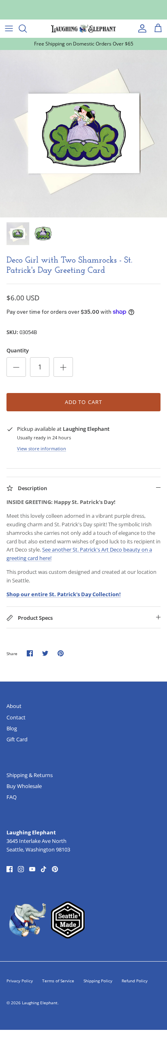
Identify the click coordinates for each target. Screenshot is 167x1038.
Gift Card (17, 739)
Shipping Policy (98, 981)
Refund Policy (135, 981)
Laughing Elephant (40, 1002)
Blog (11, 728)
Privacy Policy (19, 981)
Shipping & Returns (29, 775)
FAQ (11, 797)
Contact (16, 717)
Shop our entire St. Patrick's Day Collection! (63, 594)
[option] (83, 133)
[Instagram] (21, 869)
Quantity (17, 350)
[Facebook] (9, 869)
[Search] (27, 28)
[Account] (140, 28)
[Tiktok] (44, 869)
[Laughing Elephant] (83, 28)
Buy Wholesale (24, 786)
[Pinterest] (55, 869)
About (13, 706)
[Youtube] (32, 869)
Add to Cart (83, 402)
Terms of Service (58, 981)
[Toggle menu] (9, 28)
